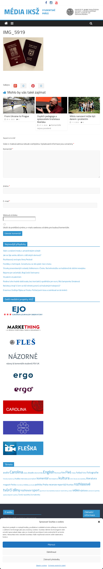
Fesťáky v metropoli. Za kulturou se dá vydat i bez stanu (27, 263)
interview (24, 478)
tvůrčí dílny (64, 491)
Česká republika (24, 494)
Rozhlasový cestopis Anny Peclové (17, 259)
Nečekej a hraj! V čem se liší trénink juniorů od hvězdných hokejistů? (31, 285)
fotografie (92, 472)
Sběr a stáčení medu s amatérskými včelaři (21, 250)
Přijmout (51, 544)
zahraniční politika (94, 491)
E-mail (6, 201)
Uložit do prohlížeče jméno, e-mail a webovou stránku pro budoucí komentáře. (36, 227)
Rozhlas (70, 484)
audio (6, 472)
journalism (32, 478)
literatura (91, 478)
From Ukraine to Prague (16, 116)
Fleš (68, 472)
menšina (20, 485)
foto (84, 472)
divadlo (31, 472)
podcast (31, 485)
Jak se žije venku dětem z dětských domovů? (22, 255)
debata (25, 473)
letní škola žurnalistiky (78, 478)
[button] (99, 521)
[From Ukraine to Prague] (19, 98)
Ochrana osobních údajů (56, 565)
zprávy (15, 495)
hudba (17, 478)
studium (57, 491)
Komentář (8, 149)
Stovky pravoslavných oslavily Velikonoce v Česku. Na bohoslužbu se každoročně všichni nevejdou (44, 268)
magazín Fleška (9, 484)
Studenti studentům (12, 277)
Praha (45, 484)
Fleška (74, 473)
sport (35, 490)
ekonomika (38, 472)
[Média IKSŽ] (51, 8)
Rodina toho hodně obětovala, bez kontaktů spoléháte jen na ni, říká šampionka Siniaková (41, 281)
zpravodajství (8, 494)
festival (58, 472)
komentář (43, 478)
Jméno (6, 186)
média (25, 484)
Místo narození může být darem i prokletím (82, 117)
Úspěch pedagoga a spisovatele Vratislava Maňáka (48, 119)
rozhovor (26, 490)
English (48, 472)
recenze (53, 484)
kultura (64, 478)
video (76, 490)
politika (38, 484)
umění (70, 491)
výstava (84, 490)
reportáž (61, 484)
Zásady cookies (41, 565)
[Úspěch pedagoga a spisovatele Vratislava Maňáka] (51, 98)
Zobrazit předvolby (51, 559)
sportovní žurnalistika (47, 491)
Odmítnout (51, 552)
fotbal (79, 472)
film (63, 472)
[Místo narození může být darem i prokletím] (84, 98)
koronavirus (53, 478)
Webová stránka (10, 215)
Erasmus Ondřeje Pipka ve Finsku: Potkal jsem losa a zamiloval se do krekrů (35, 290)
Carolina (16, 472)
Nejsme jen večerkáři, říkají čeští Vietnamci (21, 272)
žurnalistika (35, 494)
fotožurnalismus (8, 478)
